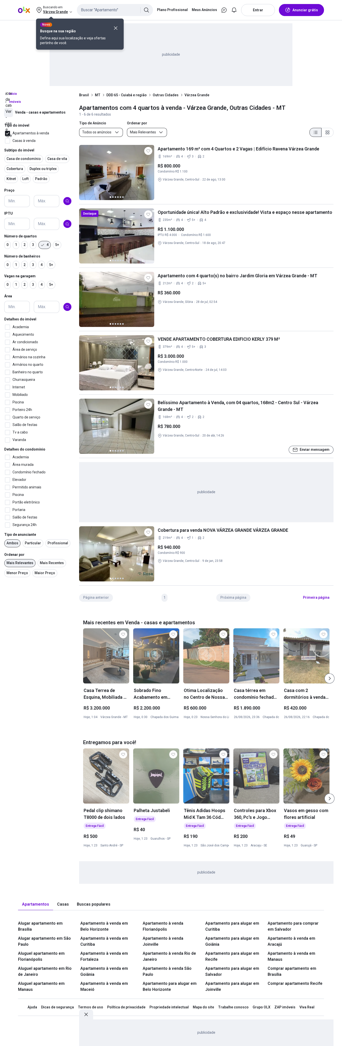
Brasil (84, 95)
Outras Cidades (166, 95)
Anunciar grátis (305, 10)
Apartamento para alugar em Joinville (232, 986)
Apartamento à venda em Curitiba (104, 941)
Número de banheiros (22, 256)
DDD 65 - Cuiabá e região (126, 95)
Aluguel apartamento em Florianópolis (41, 956)
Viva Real (306, 1007)
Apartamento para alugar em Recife (232, 956)
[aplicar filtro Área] (67, 307)
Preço (9, 190)
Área (8, 296)
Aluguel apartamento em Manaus (41, 986)
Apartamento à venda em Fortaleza (104, 956)
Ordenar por (14, 555)
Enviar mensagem (314, 450)
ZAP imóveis (284, 1007)
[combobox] (115, 10)
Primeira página (316, 597)
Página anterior (96, 597)
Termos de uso (90, 1007)
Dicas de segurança (57, 1007)
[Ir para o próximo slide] (329, 678)
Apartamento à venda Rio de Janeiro (169, 956)
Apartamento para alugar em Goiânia (232, 941)
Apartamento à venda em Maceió (104, 986)
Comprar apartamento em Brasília (292, 971)
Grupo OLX (261, 1007)
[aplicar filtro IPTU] (67, 224)
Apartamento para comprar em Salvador (293, 926)
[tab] (35, 904)
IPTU (8, 213)
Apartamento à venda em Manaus (291, 956)
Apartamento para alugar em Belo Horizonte (170, 986)
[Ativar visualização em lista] (315, 132)
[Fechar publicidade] (86, 1014)
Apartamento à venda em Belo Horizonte (104, 926)
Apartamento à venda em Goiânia (104, 971)
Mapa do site (203, 1007)
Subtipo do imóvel (19, 150)
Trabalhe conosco (233, 1007)
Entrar (258, 10)
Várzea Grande (197, 95)
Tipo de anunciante (20, 535)
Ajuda (32, 1007)
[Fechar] (116, 28)
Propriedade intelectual (169, 1007)
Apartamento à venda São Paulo (167, 971)
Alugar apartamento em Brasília (40, 926)
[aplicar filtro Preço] (67, 201)
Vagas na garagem (20, 276)
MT (97, 95)
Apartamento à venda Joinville (163, 941)
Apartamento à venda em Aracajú (291, 941)
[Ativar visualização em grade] (327, 132)
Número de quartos (20, 236)
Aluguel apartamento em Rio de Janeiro (45, 971)
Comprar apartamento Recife (295, 983)
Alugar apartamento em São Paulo (44, 941)
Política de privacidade (126, 1007)
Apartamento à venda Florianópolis (163, 926)
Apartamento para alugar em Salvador (232, 971)
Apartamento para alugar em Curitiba (232, 926)
